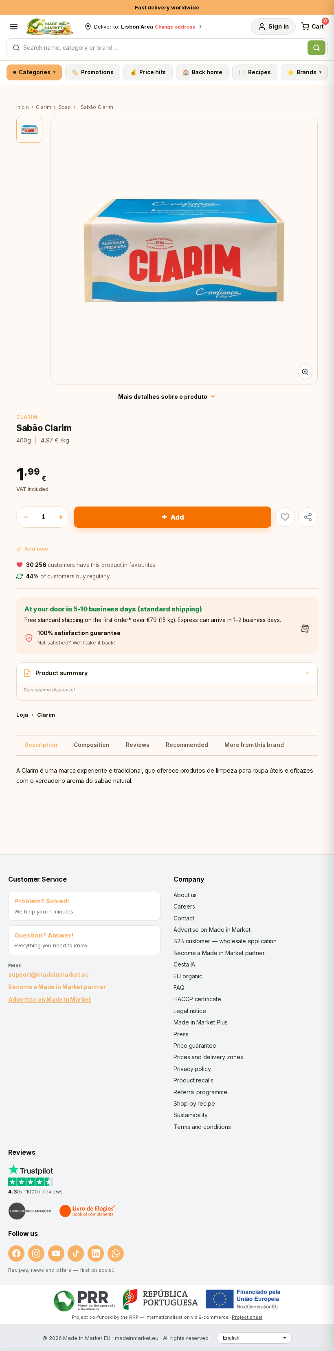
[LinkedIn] (96, 1253)
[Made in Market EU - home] (49, 26)
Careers (184, 906)
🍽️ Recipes (254, 72)
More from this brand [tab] (254, 745)
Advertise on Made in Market (49, 999)
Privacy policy (192, 1068)
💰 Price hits (148, 72)
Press (181, 1034)
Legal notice (190, 1010)
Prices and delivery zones (208, 1056)
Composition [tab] (92, 745)
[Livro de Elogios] (88, 1211)
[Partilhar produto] (308, 517)
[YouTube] (56, 1253)
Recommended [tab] (187, 745)
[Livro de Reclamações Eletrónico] (29, 1211)
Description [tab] (40, 745)
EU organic (188, 976)
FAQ (179, 987)
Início (22, 107)
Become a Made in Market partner (57, 986)
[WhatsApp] (116, 1253)
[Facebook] (16, 1253)
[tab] (29, 130)
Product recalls (193, 1080)
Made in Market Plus (201, 1022)
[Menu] (14, 26)
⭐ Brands (304, 72)
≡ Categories (34, 72)
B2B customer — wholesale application (225, 941)
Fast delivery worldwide (167, 7)
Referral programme (200, 1092)
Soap (65, 107)
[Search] (316, 47)
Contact (184, 918)
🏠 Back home (202, 72)
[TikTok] (76, 1253)
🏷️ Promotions (93, 72)
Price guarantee (195, 1045)
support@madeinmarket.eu (48, 974)
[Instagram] (36, 1253)
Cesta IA (184, 964)
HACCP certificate (197, 998)
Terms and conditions (202, 1126)
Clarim (43, 107)
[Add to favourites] (285, 517)
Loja (22, 714)
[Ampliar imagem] (305, 371)
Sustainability (191, 1114)
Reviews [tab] (137, 745)
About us (185, 894)
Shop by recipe (194, 1103)
